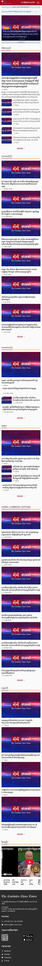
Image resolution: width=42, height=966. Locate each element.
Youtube (7, 954)
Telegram (7, 958)
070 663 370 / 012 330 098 (13, 921)
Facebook (7, 951)
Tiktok (6, 961)
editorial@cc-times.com (13, 925)
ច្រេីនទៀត (20, 149)
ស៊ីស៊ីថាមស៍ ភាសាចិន (29, 3)
